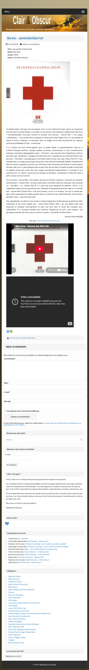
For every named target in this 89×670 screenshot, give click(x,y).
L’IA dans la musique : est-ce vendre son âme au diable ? (46, 544)
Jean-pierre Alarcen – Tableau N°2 (31, 557)
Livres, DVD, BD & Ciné (17, 608)
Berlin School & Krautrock (18, 584)
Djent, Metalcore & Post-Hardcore (21, 589)
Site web (7, 401)
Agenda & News (14, 576)
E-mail (7, 392)
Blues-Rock (12, 587)
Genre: (10, 57)
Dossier (11, 592)
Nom (6, 383)
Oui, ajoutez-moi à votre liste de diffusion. (23, 411)
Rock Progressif (14, 635)
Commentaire (10, 359)
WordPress (44, 664)
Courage (53, 664)
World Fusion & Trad (16, 643)
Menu (7, 11)
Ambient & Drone (15, 582)
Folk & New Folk (14, 598)
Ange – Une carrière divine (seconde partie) (40, 549)
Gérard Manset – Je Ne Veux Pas (36, 552)
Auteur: (11, 55)
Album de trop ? (14, 579)
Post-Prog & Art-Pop (16, 627)
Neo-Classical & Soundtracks (19, 616)
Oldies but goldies (15, 621)
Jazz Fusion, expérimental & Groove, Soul (24, 603)
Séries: (10, 52)
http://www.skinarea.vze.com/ (48, 221)
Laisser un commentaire (31, 44)
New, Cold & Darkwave (17, 619)
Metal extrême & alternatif (18, 611)
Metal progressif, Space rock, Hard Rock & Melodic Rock (29, 613)
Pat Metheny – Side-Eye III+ (38, 541)
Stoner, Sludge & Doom (17, 637)
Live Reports (13, 605)
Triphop (11, 640)
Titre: (10, 49)
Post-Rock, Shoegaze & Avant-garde (22, 629)
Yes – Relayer (23, 538)
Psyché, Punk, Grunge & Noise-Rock (22, 338)
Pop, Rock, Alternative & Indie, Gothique (23, 624)
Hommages (12, 600)
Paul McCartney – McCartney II (37, 560)
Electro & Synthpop (15, 595)
